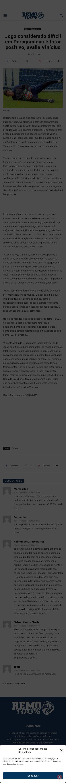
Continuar (33, 775)
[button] (61, 750)
